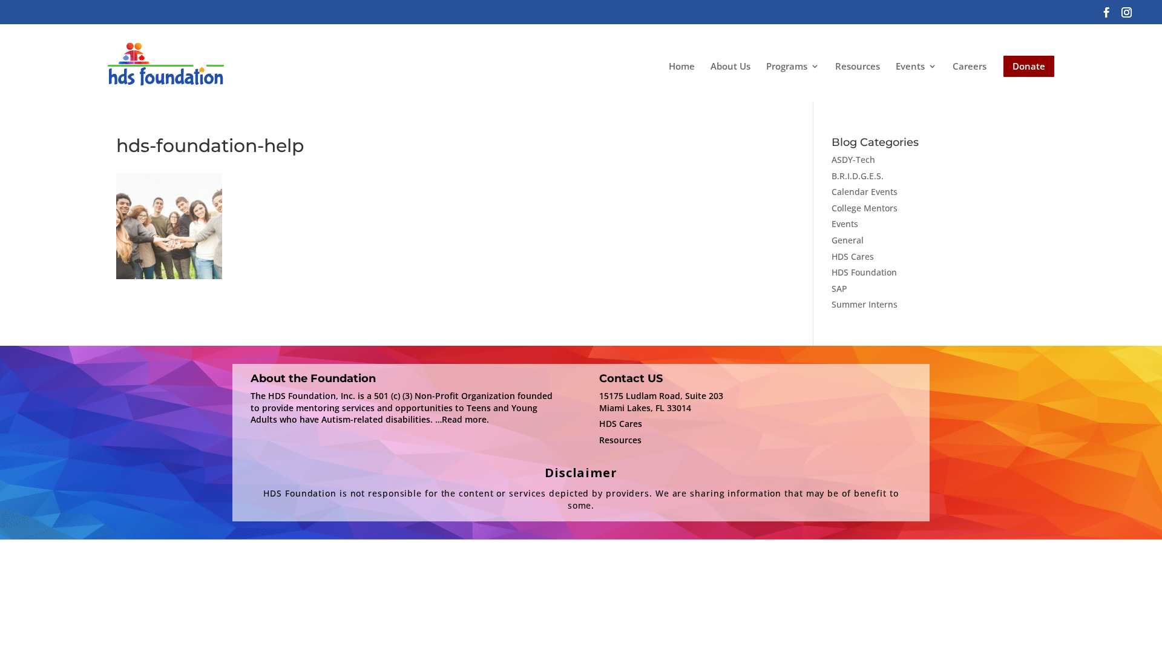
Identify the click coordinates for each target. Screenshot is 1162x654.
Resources (857, 66)
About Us (730, 66)
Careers (969, 66)
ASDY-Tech (853, 159)
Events (910, 67)
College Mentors (865, 208)
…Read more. (462, 419)
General (848, 240)
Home (682, 66)
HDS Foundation (864, 272)
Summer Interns (865, 304)
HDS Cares (853, 256)
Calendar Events (865, 191)
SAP (839, 288)
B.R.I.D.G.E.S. (858, 176)
